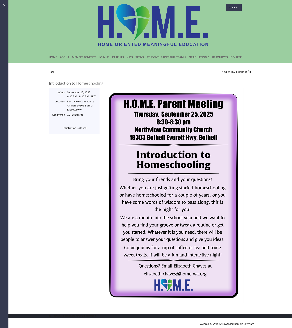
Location (60, 101)
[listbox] (237, 72)
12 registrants (75, 114)
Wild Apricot (220, 323)
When (61, 92)
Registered (58, 114)
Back (51, 71)
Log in (233, 7)
